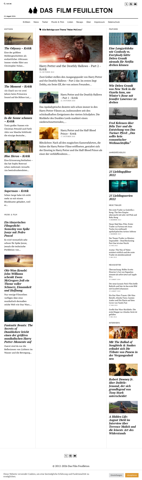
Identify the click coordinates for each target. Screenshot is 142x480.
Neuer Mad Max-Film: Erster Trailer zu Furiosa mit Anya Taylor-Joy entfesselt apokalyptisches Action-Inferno (122, 228)
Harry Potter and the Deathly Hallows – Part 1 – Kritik (81, 96)
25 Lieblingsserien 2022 (121, 197)
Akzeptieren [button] (132, 475)
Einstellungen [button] (116, 475)
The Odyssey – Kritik (17, 48)
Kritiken (26, 22)
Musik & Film (57, 22)
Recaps (79, 22)
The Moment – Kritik (18, 86)
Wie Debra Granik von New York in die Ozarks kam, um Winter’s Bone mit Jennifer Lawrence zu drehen (122, 94)
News (36, 22)
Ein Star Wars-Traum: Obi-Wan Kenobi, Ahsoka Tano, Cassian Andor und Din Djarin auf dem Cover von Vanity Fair (122, 299)
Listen (70, 22)
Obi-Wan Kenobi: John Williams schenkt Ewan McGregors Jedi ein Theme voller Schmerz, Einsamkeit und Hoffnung (17, 280)
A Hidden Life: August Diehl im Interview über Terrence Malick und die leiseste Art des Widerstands (122, 425)
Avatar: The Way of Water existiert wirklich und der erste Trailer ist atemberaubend (122, 252)
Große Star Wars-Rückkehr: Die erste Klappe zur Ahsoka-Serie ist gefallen (123, 312)
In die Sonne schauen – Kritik (18, 119)
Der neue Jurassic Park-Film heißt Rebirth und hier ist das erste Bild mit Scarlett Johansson (123, 286)
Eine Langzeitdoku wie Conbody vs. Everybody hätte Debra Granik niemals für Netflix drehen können (121, 57)
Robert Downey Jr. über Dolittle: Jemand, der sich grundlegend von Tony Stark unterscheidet (121, 388)
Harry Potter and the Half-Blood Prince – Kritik (78, 132)
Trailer (45, 22)
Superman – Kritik (16, 191)
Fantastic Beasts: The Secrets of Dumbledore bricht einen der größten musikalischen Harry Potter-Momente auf (18, 333)
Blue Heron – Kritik (17, 156)
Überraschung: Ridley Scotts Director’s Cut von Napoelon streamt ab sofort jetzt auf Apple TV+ (123, 273)
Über (88, 22)
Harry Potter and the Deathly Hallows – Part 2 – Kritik (70, 67)
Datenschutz (114, 22)
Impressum (99, 22)
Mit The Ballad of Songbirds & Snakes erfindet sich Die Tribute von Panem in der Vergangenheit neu (123, 350)
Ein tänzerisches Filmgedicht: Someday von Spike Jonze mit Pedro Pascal (17, 229)
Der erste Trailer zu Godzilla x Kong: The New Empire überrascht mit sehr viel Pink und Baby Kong (123, 214)
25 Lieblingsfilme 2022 (120, 173)
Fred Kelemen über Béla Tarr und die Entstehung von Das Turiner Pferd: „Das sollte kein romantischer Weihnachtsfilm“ (122, 133)
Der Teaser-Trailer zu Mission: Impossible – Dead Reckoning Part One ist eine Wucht (122, 240)
